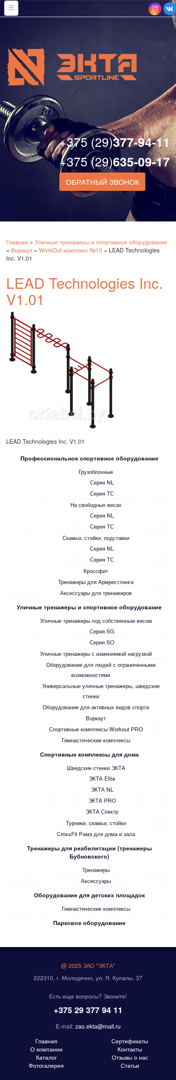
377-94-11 (114, 141)
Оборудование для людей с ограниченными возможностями (101, 670)
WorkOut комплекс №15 (70, 250)
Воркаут (21, 250)
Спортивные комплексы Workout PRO (96, 729)
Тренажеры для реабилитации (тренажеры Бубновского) (89, 852)
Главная (17, 242)
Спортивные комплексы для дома (89, 754)
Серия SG (102, 631)
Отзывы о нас (130, 1057)
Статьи (130, 1065)
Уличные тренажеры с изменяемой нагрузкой (96, 653)
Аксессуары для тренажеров (96, 593)
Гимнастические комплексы (96, 740)
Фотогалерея (46, 1065)
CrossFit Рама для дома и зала (96, 834)
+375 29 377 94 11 (88, 1010)
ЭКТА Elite (102, 778)
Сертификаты (129, 1041)
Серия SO (102, 642)
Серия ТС (102, 493)
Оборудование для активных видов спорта (96, 707)
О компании (46, 1049)
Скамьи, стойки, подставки (96, 538)
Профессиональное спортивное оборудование (89, 458)
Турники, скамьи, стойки (96, 823)
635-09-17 (114, 161)
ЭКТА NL (102, 789)
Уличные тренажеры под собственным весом (96, 620)
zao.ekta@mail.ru (98, 1026)
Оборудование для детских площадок (89, 895)
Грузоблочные (96, 472)
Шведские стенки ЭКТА (96, 768)
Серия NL (102, 482)
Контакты (129, 1049)
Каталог (46, 1057)
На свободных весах (96, 505)
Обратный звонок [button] (102, 181)
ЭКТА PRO (102, 800)
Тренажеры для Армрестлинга (95, 582)
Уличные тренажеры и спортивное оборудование (101, 242)
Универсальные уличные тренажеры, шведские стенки (101, 691)
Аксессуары (96, 881)
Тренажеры (96, 870)
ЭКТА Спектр (102, 811)
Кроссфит (95, 571)
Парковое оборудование (89, 922)
